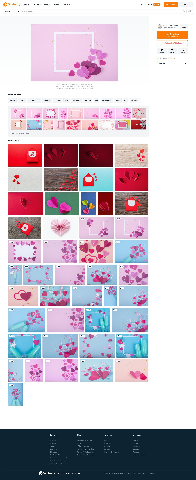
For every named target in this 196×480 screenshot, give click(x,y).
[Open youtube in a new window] (79, 473)
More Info (162, 63)
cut (96, 100)
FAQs (105, 440)
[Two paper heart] (62, 203)
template (47, 100)
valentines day (34, 100)
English (135, 440)
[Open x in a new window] (76, 473)
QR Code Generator (56, 464)
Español (135, 443)
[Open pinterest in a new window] (69, 473)
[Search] (184, 11)
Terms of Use (131, 473)
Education (53, 452)
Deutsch (136, 449)
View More (138, 125)
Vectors (26, 5)
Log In (185, 4)
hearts (21, 100)
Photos (36, 5)
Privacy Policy (141, 473)
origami (58, 100)
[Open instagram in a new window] (62, 473)
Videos (46, 5)
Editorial (56, 5)
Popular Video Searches (85, 455)
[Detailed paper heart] (105, 203)
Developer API (55, 455)
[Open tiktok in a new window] (72, 473)
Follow (184, 27)
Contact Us (107, 443)
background (106, 100)
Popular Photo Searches (85, 452)
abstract (88, 100)
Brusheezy (53, 440)
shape (118, 100)
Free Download (172, 35)
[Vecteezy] (11, 4)
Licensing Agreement (84, 440)
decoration (135, 100)
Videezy (52, 446)
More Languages (139, 455)
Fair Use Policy (151, 473)
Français (136, 452)
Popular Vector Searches (85, 449)
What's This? (171, 58)
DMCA (79, 443)
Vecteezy (53, 443)
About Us (107, 446)
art (125, 100)
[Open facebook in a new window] (59, 473)
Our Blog (107, 449)
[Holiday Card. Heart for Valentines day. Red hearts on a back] (61, 155)
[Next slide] (145, 100)
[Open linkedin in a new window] (66, 473)
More (66, 5)
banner (12, 100)
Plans (150, 4)
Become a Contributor (111, 452)
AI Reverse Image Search (58, 458)
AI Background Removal (58, 461)
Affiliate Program (83, 446)
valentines (76, 100)
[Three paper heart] (88, 203)
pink (66, 100)
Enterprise (53, 449)
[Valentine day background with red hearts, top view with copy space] (131, 155)
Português (136, 446)
